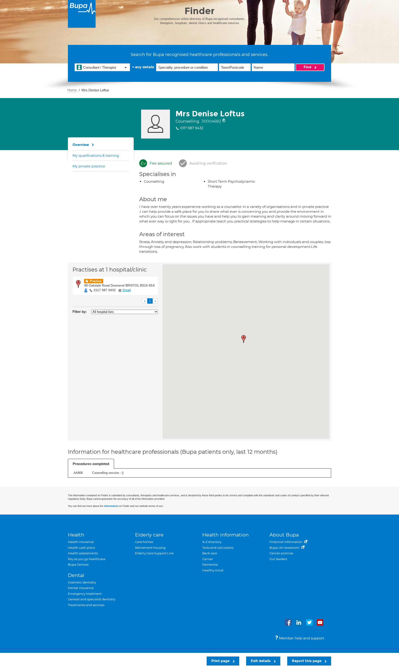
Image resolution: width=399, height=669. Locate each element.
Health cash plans (81, 547)
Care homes (144, 542)
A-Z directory (211, 542)
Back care (209, 553)
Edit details (261, 661)
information (111, 506)
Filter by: (80, 312)
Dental (76, 575)
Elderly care (149, 535)
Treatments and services (86, 605)
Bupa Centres (78, 564)
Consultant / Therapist (99, 67)
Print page (220, 661)
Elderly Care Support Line (154, 553)
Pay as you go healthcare (86, 559)
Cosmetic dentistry (82, 582)
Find (308, 67)
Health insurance (81, 542)
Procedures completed (91, 464)
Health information (225, 535)
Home (72, 90)
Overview (81, 145)
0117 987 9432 (105, 290)
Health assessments (83, 553)
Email (127, 290)
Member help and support (301, 638)
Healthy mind (212, 570)
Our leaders (278, 559)
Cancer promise (281, 553)
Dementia (210, 564)
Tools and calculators (217, 547)
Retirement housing (150, 547)
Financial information (286, 542)
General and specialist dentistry (91, 599)
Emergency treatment (85, 593)
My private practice (89, 166)
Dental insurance (81, 588)
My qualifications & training (96, 155)
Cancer (207, 559)
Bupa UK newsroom (284, 547)
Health (76, 535)
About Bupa (284, 535)
